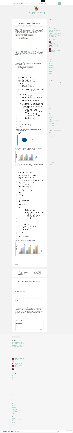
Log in (50, 102)
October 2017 (51, 57)
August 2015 (50, 71)
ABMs (50, 82)
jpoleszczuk (25, 25)
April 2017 (50, 59)
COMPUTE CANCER (36, 13)
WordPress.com (51, 108)
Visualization (27, 3)
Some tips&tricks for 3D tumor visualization (55, 33)
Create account (14, 418)
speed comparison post (30, 51)
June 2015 (50, 75)
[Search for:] (53, 19)
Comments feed (51, 106)
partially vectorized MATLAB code (25, 52)
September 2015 (51, 69)
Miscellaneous (41, 3)
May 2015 (50, 77)
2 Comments (30, 25)
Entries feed (50, 104)
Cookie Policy (17, 431)
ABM (17, 264)
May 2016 (50, 61)
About (46, 3)
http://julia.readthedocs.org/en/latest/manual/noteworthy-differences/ (27, 57)
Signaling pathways (34, 3)
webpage (33, 30)
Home (15, 3)
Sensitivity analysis (51, 123)
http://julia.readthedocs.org (21, 56)
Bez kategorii (51, 117)
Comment (40, 329)
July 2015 (50, 73)
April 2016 (50, 63)
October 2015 (51, 67)
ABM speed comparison (26, 28)
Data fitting (50, 119)
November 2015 (51, 65)
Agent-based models (20, 3)
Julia (39, 28)
